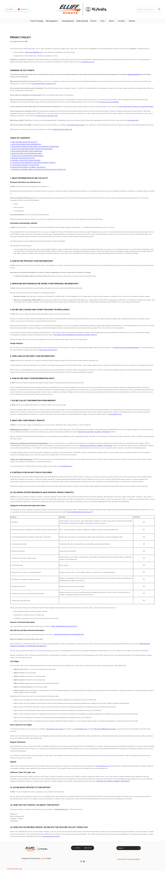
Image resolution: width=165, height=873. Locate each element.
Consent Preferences (14, 869)
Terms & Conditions (134, 859)
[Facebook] (81, 861)
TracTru (43, 858)
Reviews (132, 21)
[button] (9, 9)
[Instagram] (84, 861)
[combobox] (149, 9)
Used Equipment (68, 21)
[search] (159, 9)
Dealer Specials (82, 21)
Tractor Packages (37, 21)
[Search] (138, 848)
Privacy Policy (121, 859)
